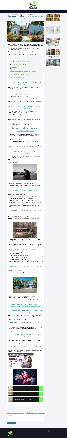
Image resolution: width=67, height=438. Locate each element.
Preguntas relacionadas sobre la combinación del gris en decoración (23, 71)
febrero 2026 (30, 432)
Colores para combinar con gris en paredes (19, 64)
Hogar (41, 11)
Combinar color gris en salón (16, 65)
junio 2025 (26, 434)
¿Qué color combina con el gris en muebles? (19, 62)
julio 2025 (22, 434)
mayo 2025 (31, 434)
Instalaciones (52, 434)
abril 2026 (21, 432)
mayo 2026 (17, 432)
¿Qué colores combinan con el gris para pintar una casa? (21, 60)
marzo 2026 (26, 432)
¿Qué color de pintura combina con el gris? (19, 67)
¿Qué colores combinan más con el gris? (18, 70)
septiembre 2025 (31, 433)
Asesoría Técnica (46, 432)
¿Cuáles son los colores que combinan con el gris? (20, 61)
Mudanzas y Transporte (48, 11)
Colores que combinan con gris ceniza (18, 68)
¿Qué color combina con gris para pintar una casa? (21, 73)
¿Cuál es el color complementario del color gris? (21, 76)
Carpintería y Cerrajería (27, 11)
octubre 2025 (25, 433)
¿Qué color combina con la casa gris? (19, 77)
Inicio (15, 11)
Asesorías (20, 11)
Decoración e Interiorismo (48, 433)
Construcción (35, 11)
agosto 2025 (18, 434)
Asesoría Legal (40, 432)
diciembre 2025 (20, 433)
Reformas (54, 435)
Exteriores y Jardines (45, 434)
